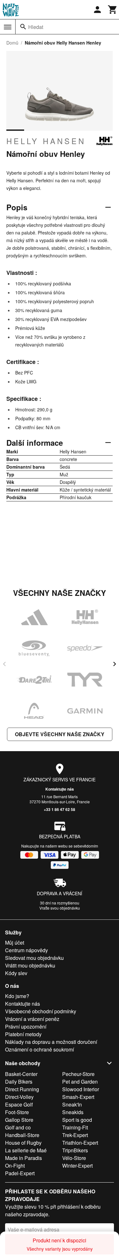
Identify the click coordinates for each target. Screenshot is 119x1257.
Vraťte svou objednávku (59, 908)
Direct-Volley (19, 1096)
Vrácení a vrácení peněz (32, 1019)
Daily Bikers (18, 1081)
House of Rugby (23, 1142)
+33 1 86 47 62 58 (59, 809)
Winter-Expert (77, 1165)
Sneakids (72, 1112)
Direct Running (22, 1089)
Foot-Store (17, 1112)
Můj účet (14, 942)
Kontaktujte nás (59, 789)
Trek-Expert (75, 1135)
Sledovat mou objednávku (34, 957)
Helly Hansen (46, 141)
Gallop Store (19, 1119)
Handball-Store (22, 1135)
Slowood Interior (80, 1089)
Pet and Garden (80, 1081)
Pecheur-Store (78, 1074)
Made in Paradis (23, 1158)
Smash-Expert (78, 1096)
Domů (12, 42)
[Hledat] (23, 26)
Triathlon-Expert (80, 1142)
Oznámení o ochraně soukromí (39, 1049)
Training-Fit (75, 1127)
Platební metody (23, 1034)
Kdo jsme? (17, 996)
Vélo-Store (74, 1158)
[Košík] (113, 9)
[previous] (4, 664)
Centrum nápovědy (26, 950)
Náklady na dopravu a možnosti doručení (51, 1041)
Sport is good (77, 1119)
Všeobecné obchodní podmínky (40, 1011)
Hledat (35, 27)
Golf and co (18, 1127)
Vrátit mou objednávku (30, 965)
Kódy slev (16, 973)
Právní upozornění (25, 1026)
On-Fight (15, 1165)
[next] (114, 664)
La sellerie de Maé (26, 1150)
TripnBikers (75, 1150)
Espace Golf (19, 1104)
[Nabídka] (7, 27)
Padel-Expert (20, 1173)
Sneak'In (72, 1104)
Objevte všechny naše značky (59, 734)
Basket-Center (21, 1074)
